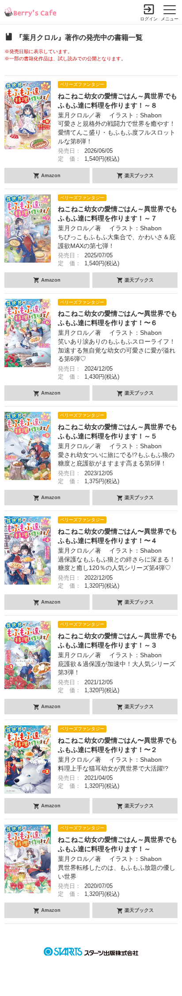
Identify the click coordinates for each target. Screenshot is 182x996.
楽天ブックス (138, 175)
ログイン (149, 18)
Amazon (50, 175)
